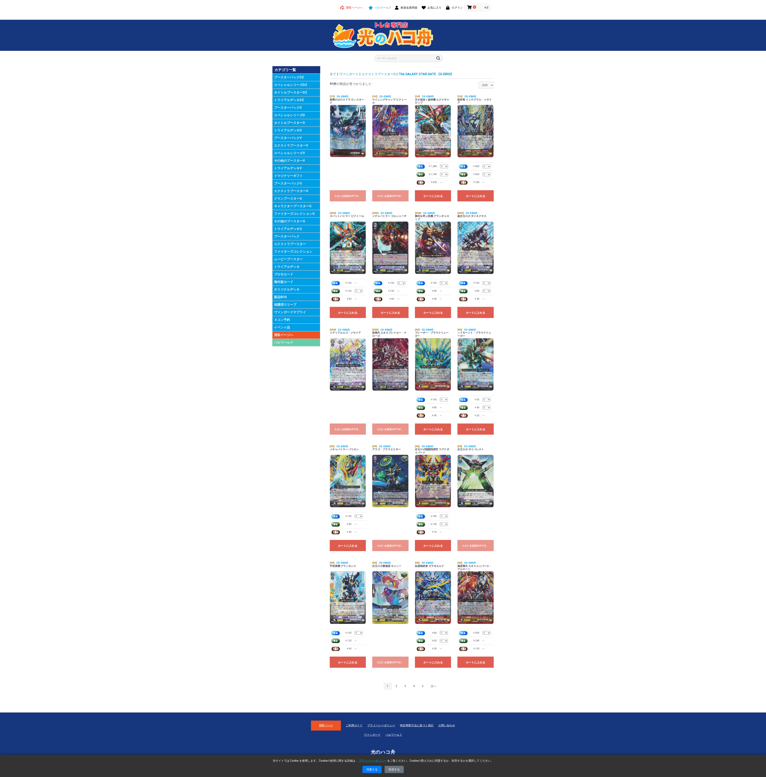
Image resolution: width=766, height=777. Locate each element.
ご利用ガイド (354, 725)
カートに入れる (433, 196)
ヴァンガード (348, 74)
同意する (372, 769)
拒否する (394, 769)
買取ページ (326, 725)
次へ (433, 686)
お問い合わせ (446, 725)
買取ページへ (283, 335)
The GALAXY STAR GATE (426, 74)
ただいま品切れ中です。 (348, 196)
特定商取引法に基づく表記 (416, 725)
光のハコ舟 (383, 752)
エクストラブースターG (379, 74)
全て (333, 74)
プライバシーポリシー (381, 725)
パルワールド (283, 342)
